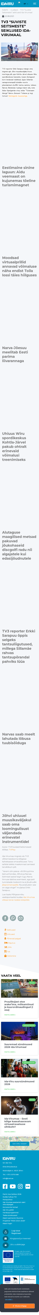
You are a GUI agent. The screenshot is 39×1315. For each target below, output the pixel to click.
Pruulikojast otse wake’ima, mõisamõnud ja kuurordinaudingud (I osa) (19, 1005)
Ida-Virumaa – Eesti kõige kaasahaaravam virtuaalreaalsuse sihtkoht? (17, 1122)
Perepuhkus (7, 1200)
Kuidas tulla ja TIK (10, 1197)
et (25, 4)
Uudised (14, 10)
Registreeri (16, 1233)
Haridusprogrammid (10, 1213)
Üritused (11, 934)
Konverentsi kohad (10, 1207)
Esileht (5, 10)
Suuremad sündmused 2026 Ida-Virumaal (18, 1045)
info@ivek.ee (8, 1178)
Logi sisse (15, 1231)
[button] (5, 918)
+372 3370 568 (12, 1175)
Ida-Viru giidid (8, 1210)
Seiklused (11, 930)
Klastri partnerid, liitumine (13, 1218)
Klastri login (7, 1223)
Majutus (11, 943)
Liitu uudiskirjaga (17, 1244)
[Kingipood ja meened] (5, 1238)
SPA (9, 947)
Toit (8, 952)
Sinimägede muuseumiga (17, 96)
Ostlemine (11, 956)
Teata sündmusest (10, 1215)
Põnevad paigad (14, 939)
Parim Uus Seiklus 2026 (12, 1194)
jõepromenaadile (10, 885)
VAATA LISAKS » (10, 1015)
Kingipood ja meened (20, 1238)
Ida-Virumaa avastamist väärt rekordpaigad (14, 1203)
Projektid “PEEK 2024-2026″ (14, 1221)
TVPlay (12, 850)
